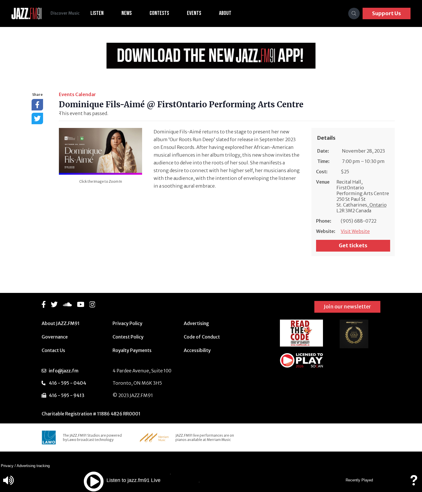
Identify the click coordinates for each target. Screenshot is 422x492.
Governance (55, 337)
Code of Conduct (202, 337)
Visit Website (355, 231)
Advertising (196, 323)
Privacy (7, 466)
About (225, 13)
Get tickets (353, 245)
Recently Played (359, 480)
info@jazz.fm (63, 371)
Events (194, 13)
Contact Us (53, 350)
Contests (159, 13)
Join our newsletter (347, 306)
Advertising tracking (33, 466)
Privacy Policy (127, 323)
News (126, 13)
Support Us (386, 13)
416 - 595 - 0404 (67, 383)
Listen (97, 13)
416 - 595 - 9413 (66, 395)
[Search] (354, 13)
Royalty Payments (132, 350)
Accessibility (197, 350)
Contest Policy (128, 337)
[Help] (414, 483)
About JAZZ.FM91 (61, 323)
